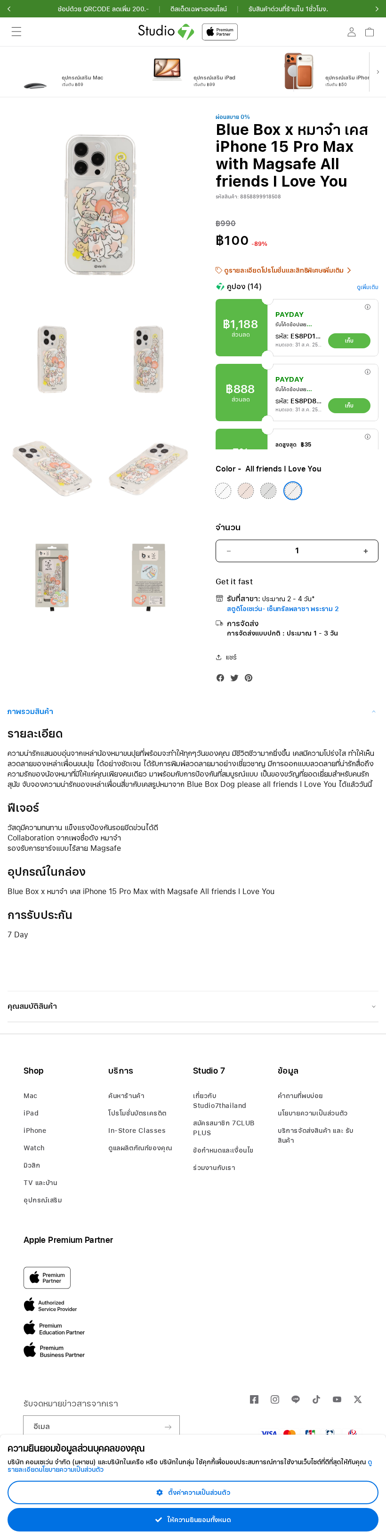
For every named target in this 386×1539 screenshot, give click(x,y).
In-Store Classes (137, 1130)
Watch (34, 1148)
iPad (31, 1113)
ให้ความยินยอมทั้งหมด (198, 1519)
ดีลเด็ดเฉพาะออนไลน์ (198, 9)
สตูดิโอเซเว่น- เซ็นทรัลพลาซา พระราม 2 (282, 608)
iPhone (35, 1130)
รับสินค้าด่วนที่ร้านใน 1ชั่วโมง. (288, 9)
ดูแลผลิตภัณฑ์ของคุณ (140, 1148)
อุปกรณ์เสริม (43, 1200)
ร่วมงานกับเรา (214, 1167)
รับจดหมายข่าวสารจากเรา (71, 1403)
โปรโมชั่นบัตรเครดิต (137, 1113)
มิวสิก (32, 1165)
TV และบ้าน (40, 1182)
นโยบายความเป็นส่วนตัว (313, 1113)
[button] (9, 9)
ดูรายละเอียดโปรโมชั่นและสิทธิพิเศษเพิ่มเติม (284, 270)
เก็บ (349, 341)
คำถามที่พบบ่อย (300, 1095)
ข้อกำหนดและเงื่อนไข (223, 1150)
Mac (31, 1095)
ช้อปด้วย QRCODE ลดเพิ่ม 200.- (103, 9)
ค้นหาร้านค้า (126, 1095)
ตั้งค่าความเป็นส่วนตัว (198, 1492)
